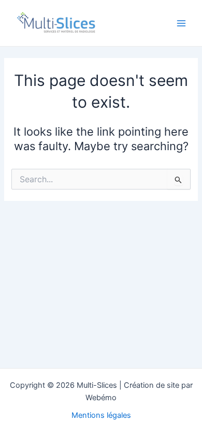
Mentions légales (101, 415)
